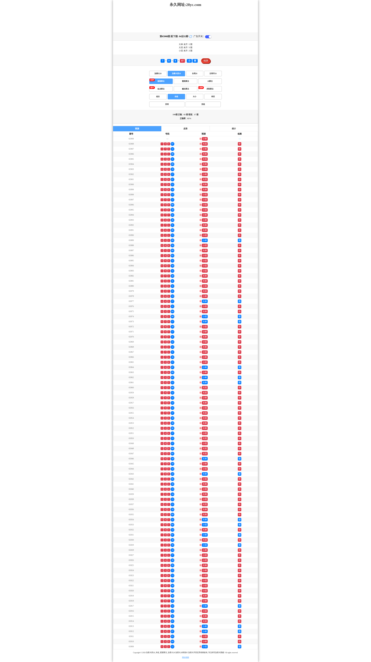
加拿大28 (157, 74)
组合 (158, 97)
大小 (194, 97)
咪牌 (205, 60)
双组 (203, 104)
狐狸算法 (161, 81)
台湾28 (194, 74)
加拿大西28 (176, 74)
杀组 (176, 97)
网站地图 (185, 657)
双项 (167, 104)
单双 (213, 97)
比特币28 (213, 74)
